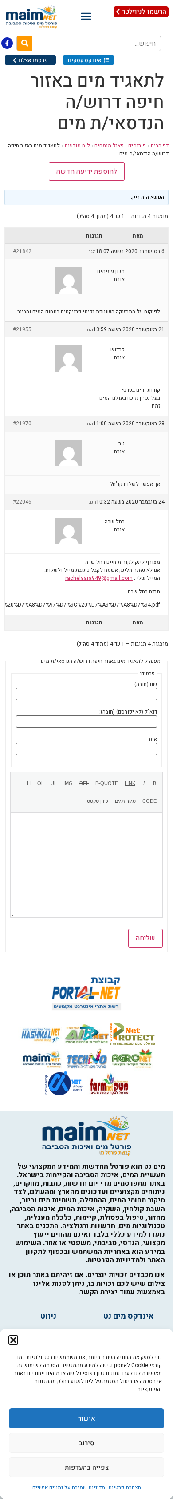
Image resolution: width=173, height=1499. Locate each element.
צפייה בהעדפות (87, 1467)
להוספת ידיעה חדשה (86, 171)
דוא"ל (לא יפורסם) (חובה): (128, 711)
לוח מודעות (77, 146)
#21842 (22, 251)
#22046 (22, 502)
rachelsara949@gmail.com (99, 578)
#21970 (22, 424)
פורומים (137, 146)
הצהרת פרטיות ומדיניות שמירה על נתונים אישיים (86, 1487)
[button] (13, 1340)
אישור (86, 1419)
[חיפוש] (24, 43)
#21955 (22, 329)
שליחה (145, 938)
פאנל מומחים (109, 146)
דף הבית (159, 146)
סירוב (86, 1443)
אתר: (151, 739)
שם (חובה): (145, 684)
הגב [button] (92, 252)
